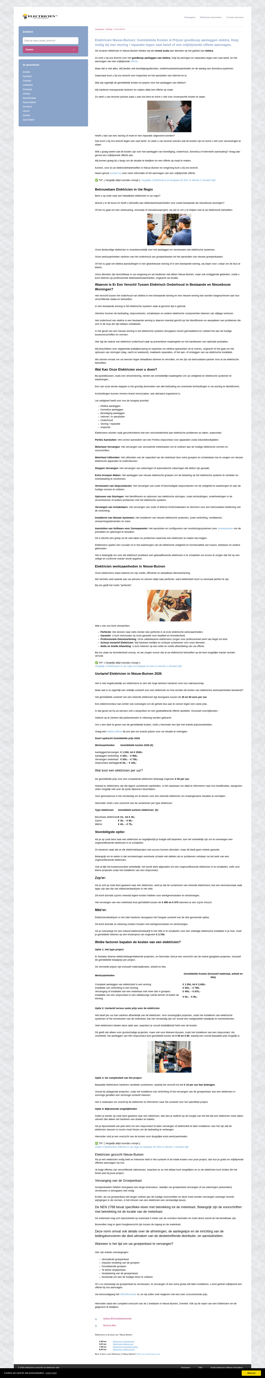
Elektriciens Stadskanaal (123, 1341)
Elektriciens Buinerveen (123, 1344)
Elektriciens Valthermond (123, 1349)
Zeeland (26, 115)
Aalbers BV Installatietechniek (117, 1318)
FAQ (200, 1368)
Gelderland (28, 85)
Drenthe (26, 72)
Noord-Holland (29, 102)
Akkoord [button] (251, 1373)
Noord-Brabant (29, 98)
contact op (115, 173)
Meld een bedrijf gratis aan (148, 1354)
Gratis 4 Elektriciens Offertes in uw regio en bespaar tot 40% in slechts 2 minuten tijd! (142, 1147)
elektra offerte (114, 731)
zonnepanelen (225, 528)
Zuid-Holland (28, 119)
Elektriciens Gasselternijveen (125, 1347)
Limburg (26, 93)
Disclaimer (185, 1368)
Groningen (27, 89)
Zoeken (29, 49)
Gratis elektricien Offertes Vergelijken (227, 1368)
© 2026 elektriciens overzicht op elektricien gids (38, 1368)
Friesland (27, 80)
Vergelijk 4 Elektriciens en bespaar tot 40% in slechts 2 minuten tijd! (178, 180)
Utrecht (26, 111)
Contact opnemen (235, 17)
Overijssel (27, 106)
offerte (134, 61)
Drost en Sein (109, 1325)
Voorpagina (189, 17)
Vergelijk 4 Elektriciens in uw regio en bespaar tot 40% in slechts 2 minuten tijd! (138, 666)
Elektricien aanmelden (211, 17)
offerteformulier (128, 1294)
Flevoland (27, 76)
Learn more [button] (51, 1373)
